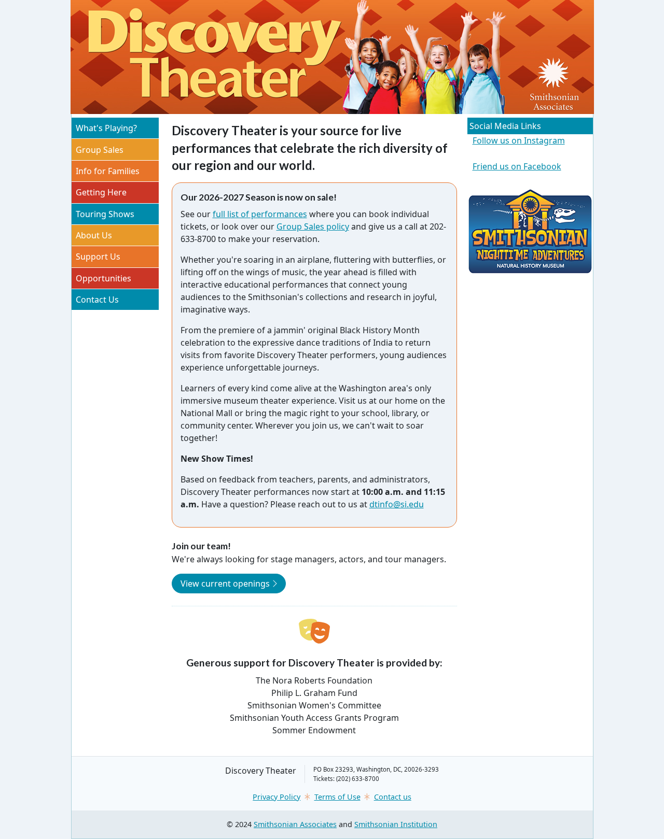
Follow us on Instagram (519, 140)
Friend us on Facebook (517, 166)
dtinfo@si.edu (396, 504)
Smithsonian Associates (295, 824)
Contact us (392, 797)
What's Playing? (106, 128)
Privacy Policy (276, 797)
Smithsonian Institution (395, 824)
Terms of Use (337, 797)
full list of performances (260, 214)
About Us (94, 235)
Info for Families (108, 171)
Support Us (98, 256)
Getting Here (101, 192)
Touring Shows (105, 214)
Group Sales (99, 149)
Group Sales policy (312, 226)
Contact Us (97, 299)
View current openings (233, 583)
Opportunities (103, 278)
